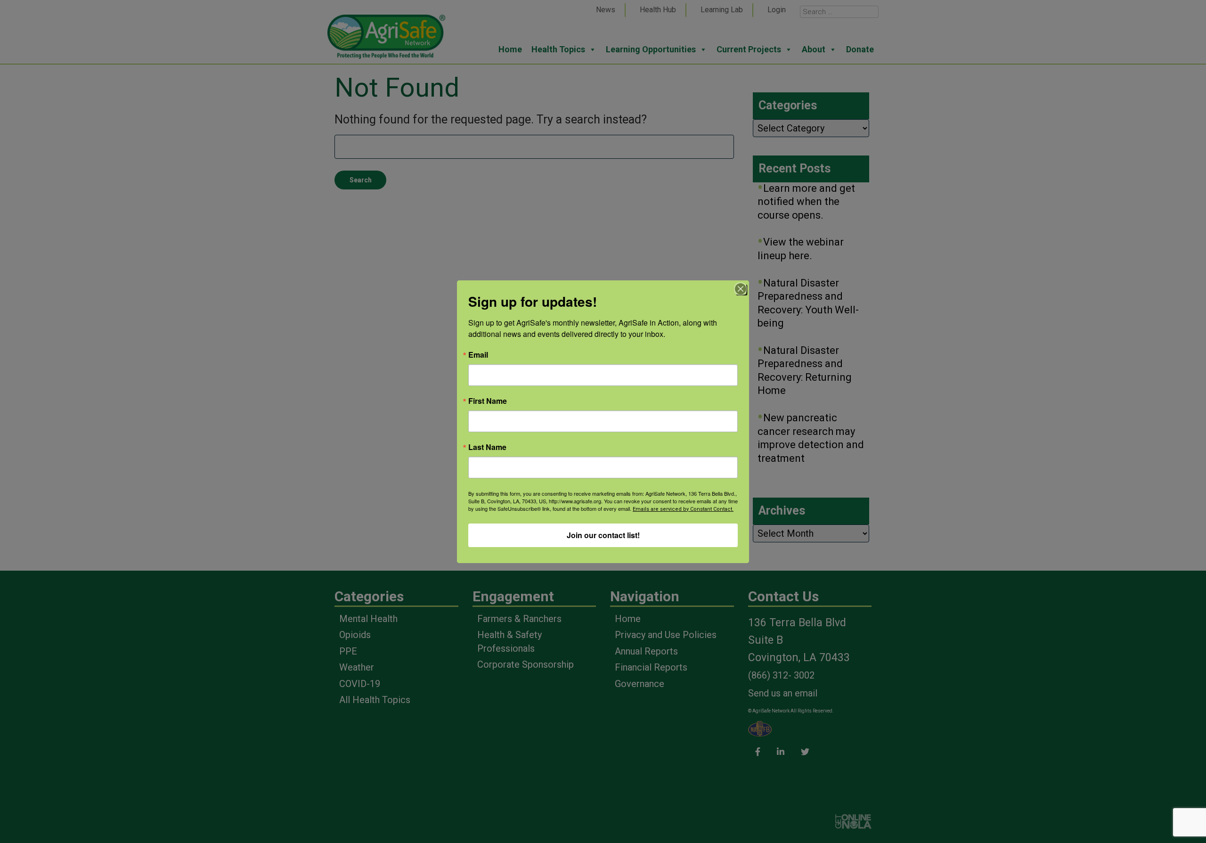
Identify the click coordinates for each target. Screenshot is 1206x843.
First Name (487, 401)
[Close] (740, 289)
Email (478, 355)
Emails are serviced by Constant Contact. (683, 509)
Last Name (487, 447)
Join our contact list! (603, 535)
